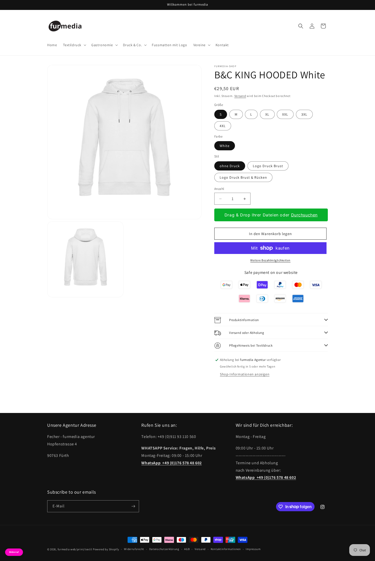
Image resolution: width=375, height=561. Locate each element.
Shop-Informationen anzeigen (244, 374)
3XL (304, 114)
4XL (223, 126)
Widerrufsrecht (134, 549)
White (225, 145)
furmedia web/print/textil (75, 549)
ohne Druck (230, 166)
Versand (240, 96)
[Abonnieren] (133, 506)
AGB (187, 549)
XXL (285, 114)
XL (267, 114)
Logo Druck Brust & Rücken (243, 177)
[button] (74, 45)
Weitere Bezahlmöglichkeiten (270, 260)
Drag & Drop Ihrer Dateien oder (271, 214)
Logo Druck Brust (268, 166)
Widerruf (14, 552)
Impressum (253, 549)
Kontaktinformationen (226, 549)
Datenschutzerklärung (164, 549)
